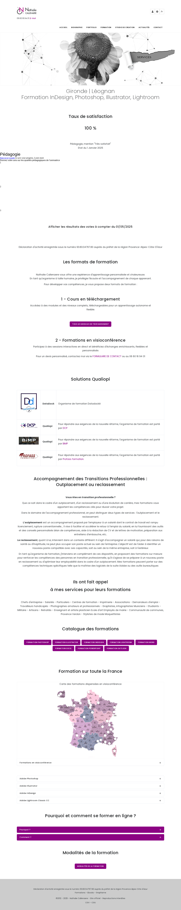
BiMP (65, 443)
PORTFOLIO (91, 27)
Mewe (162, 11)
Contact (158, 27)
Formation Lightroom (121, 642)
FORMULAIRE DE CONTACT (106, 356)
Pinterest (157, 11)
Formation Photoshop (38, 642)
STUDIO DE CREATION (125, 27)
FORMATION (106, 27)
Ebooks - (91, 892)
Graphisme (101, 892)
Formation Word (146, 642)
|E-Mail (33, 18)
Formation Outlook (117, 648)
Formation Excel (63, 648)
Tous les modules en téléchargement (90, 324)
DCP (65, 428)
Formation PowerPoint (89, 648)
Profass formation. (73, 459)
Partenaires (152, 11)
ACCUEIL (63, 27)
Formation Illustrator (66, 642)
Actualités (144, 27)
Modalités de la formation (90, 866)
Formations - (81, 892)
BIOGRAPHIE (76, 27)
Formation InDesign (94, 642)
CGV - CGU (90, 902)
